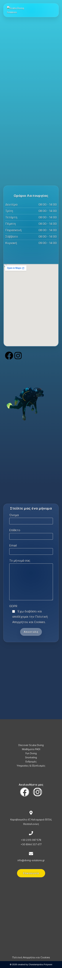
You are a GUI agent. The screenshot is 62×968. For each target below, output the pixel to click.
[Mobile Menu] (54, 10)
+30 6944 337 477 (31, 844)
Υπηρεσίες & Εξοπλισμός (31, 765)
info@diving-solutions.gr (31, 860)
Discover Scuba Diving (31, 745)
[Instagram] (18, 355)
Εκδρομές (31, 761)
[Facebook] (9, 355)
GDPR (13, 606)
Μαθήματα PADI (31, 749)
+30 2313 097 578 (31, 839)
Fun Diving (31, 753)
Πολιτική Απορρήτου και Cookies (31, 957)
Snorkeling (31, 757)
